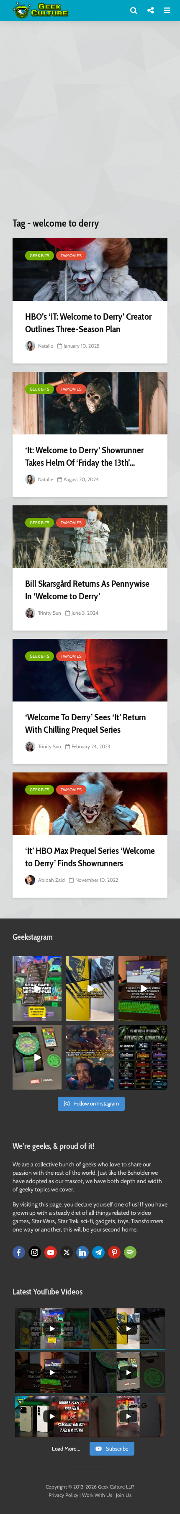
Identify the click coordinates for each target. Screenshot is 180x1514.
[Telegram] (98, 1252)
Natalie (45, 346)
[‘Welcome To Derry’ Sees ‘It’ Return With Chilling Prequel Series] (90, 670)
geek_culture (37, 962)
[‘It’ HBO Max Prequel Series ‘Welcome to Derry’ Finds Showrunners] (90, 803)
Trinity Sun (49, 613)
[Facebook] (19, 1252)
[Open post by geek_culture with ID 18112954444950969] (37, 988)
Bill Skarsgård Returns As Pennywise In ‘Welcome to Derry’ (87, 590)
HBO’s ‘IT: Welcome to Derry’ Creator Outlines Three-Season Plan (88, 323)
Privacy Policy (63, 1495)
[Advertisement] (90, 122)
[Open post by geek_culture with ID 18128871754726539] (90, 988)
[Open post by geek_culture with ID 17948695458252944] (142, 1057)
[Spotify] (130, 1252)
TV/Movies (71, 255)
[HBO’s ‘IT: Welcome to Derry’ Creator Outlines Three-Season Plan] (90, 269)
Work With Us (97, 1495)
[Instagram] (34, 1252)
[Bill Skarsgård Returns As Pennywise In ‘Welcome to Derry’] (90, 536)
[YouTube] (50, 1252)
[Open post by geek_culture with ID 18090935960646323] (142, 988)
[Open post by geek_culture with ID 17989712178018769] (90, 1057)
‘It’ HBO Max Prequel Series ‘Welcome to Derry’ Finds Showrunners (90, 857)
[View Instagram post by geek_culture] (56, 1016)
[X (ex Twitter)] (66, 1252)
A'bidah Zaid (51, 880)
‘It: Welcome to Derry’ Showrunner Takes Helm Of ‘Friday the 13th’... (84, 456)
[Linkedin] (82, 1252)
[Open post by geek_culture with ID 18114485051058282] (37, 1057)
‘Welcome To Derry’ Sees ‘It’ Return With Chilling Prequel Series (85, 723)
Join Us (123, 1495)
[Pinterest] (114, 1252)
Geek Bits (39, 255)
